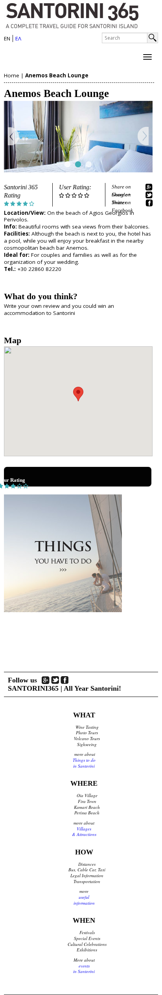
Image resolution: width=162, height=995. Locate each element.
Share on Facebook (122, 203)
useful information (84, 900)
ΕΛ (18, 38)
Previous (13, 136)
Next (143, 136)
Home (11, 75)
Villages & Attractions (84, 832)
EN (7, 38)
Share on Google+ (121, 187)
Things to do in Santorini (84, 763)
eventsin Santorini (84, 969)
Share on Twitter (121, 195)
